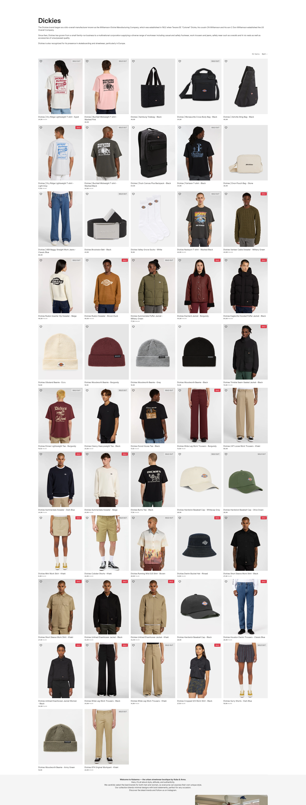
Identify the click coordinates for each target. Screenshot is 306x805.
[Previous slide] (41, 86)
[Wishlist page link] (265, 4)
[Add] (171, 110)
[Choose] (79, 177)
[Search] (250, 4)
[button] (265, 54)
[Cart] (260, 4)
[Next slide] (79, 86)
